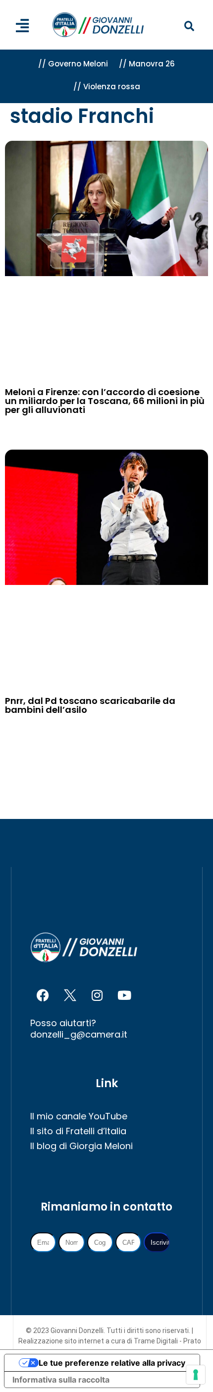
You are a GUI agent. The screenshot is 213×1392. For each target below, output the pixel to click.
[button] (189, 26)
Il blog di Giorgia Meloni (81, 1146)
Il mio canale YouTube (78, 1116)
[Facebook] (42, 995)
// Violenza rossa (106, 86)
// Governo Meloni (73, 63)
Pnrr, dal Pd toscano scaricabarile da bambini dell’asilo (90, 705)
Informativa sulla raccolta (60, 1380)
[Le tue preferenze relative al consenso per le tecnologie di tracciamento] (195, 1374)
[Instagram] (97, 995)
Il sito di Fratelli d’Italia (78, 1131)
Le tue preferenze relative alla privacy (112, 1363)
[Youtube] (124, 995)
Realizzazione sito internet (62, 1341)
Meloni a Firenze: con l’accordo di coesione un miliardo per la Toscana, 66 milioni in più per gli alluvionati (105, 401)
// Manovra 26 (147, 63)
